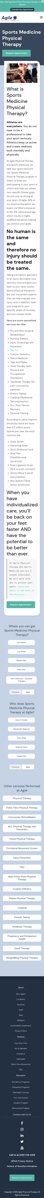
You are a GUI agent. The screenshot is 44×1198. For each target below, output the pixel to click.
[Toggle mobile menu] (41, 17)
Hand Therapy (22, 948)
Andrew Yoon (21, 747)
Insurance (21, 1054)
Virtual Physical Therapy (22, 839)
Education (20, 1075)
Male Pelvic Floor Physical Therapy (22, 878)
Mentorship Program (20, 1108)
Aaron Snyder (21, 720)
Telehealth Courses (21, 1092)
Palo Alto (21, 669)
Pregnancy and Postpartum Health (22, 937)
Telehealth (20, 1059)
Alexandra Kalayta (21, 729)
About (21, 987)
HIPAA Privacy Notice (22, 1161)
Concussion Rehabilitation (22, 817)
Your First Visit (21, 1043)
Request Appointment (16, 53)
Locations (20, 999)
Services (21, 1004)
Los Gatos (21, 642)
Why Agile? (21, 994)
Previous (15, 692)
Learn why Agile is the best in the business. (22, 590)
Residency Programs (21, 1082)
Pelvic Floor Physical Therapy (22, 807)
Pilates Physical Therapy (22, 898)
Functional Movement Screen (22, 848)
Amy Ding (21, 738)
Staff (21, 1010)
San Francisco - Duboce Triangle (21, 679)
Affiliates (21, 1020)
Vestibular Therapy (22, 926)
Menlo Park (21, 660)
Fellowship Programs (20, 1087)
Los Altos (21, 651)
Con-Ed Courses (21, 1098)
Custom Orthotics (22, 889)
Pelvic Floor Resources (21, 1064)
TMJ (22, 867)
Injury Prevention (22, 857)
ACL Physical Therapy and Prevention (22, 828)
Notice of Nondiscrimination (22, 1166)
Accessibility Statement (20, 1025)
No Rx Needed (21, 1048)
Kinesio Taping (22, 917)
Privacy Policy (21, 1031)
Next (28, 692)
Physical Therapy (22, 798)
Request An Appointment (22, 1178)
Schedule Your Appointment (22, 9)
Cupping (22, 908)
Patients (20, 1037)
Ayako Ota (21, 756)
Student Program (21, 1103)
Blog (21, 1015)
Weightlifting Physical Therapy (22, 958)
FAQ (20, 1069)
